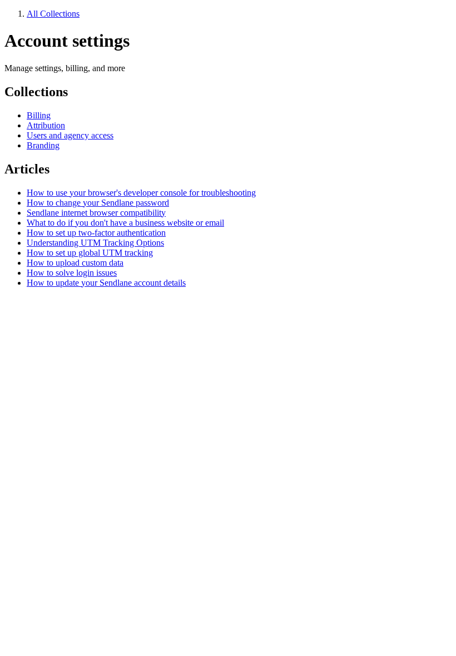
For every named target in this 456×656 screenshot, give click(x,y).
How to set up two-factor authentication (96, 232)
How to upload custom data (75, 262)
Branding (43, 145)
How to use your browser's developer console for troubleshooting (141, 192)
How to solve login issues (72, 272)
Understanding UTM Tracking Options (95, 242)
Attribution (46, 125)
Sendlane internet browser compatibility (96, 212)
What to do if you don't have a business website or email (125, 222)
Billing (39, 115)
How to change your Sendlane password (98, 202)
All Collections (53, 13)
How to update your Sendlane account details (106, 282)
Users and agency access (70, 135)
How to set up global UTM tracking (90, 252)
